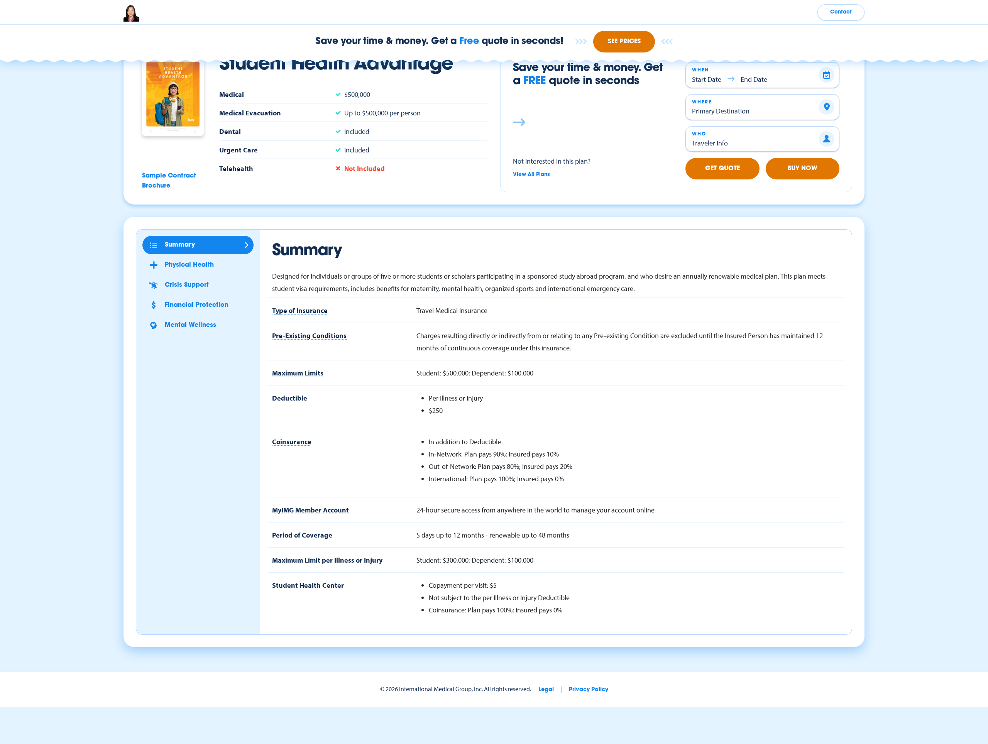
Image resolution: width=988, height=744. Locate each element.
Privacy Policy (588, 690)
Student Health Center (308, 585)
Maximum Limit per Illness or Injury (327, 560)
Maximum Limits (297, 372)
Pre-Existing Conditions (309, 335)
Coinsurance (291, 441)
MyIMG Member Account (310, 509)
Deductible (289, 397)
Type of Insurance (300, 310)
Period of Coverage (302, 534)
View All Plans (531, 174)
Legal (546, 690)
